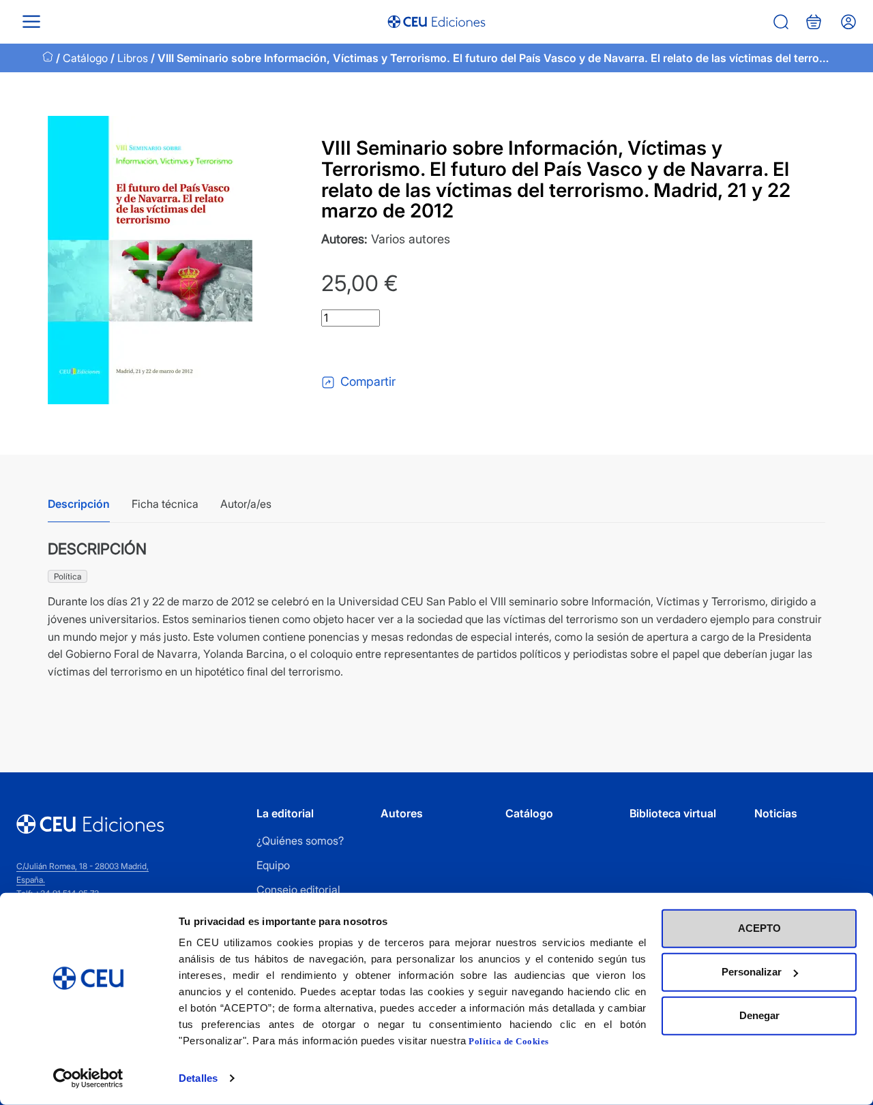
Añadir (378, 350)
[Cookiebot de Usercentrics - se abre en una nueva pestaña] (88, 1078)
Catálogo (85, 58)
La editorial (285, 813)
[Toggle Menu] (31, 21)
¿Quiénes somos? (300, 840)
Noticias (775, 813)
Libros (132, 58)
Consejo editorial (298, 889)
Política (67, 576)
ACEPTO (759, 928)
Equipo (273, 865)
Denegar (759, 1015)
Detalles (198, 1078)
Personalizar (752, 972)
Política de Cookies (509, 1041)
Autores (402, 813)
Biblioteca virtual (673, 813)
